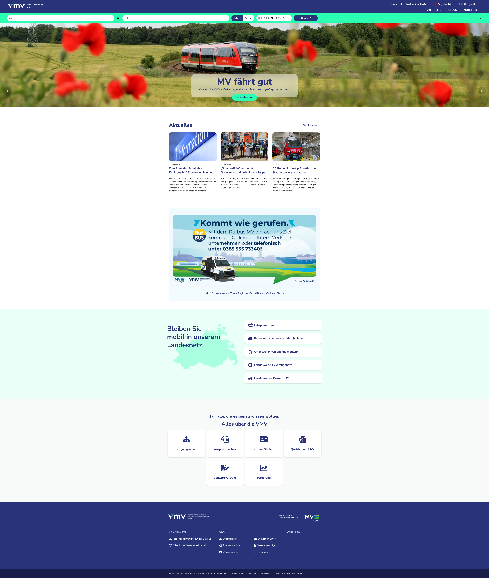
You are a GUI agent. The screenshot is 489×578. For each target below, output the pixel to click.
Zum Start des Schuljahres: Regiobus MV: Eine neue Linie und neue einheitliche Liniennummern (191, 171)
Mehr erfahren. (244, 97)
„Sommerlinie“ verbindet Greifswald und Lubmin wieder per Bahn (244, 171)
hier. (283, 293)
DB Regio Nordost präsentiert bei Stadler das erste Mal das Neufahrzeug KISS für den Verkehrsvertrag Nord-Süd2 (294, 171)
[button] (433, 10)
